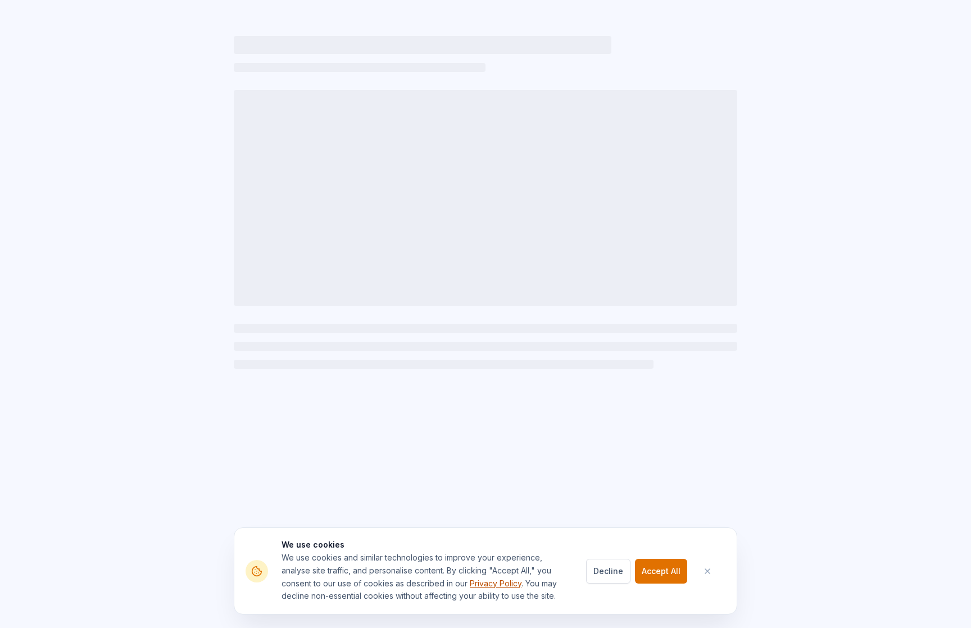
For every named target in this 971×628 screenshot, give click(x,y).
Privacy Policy (495, 583)
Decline (608, 571)
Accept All (661, 571)
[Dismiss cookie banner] (713, 571)
